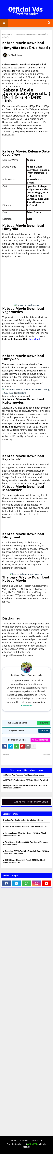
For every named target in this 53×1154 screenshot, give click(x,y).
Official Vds (32, 1144)
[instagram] (36, 883)
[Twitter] (10, 746)
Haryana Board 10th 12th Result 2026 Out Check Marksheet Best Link (25, 786)
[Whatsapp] (16, 746)
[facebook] (6, 883)
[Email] (28, 746)
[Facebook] (4, 746)
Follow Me (43, 722)
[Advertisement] (26, 281)
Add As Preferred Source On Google (31, 801)
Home (4, 34)
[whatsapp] (26, 883)
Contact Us (26, 705)
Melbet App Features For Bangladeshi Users (24, 775)
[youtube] (46, 883)
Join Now (44, 730)
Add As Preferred (40, 739)
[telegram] (16, 883)
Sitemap (24, 1140)
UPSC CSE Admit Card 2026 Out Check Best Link (26, 780)
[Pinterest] (22, 746)
